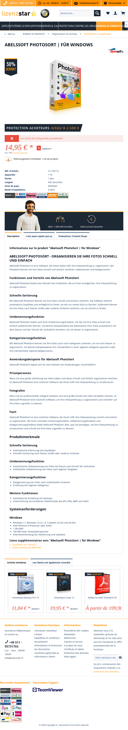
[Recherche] (97, 13)
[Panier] (123, 13)
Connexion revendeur (45, 630)
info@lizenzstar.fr (88, 3)
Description (13, 236)
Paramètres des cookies (76, 630)
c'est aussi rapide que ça (39, 236)
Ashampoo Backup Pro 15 (25, 597)
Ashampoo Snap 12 (64, 597)
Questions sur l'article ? (24, 544)
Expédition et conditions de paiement (47, 639)
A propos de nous (73, 645)
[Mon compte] (115, 13)
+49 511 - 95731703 (13, 644)
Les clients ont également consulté (51, 562)
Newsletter (69, 634)
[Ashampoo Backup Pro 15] (25, 584)
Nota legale (70, 656)
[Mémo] (108, 13)
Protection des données (76, 652)
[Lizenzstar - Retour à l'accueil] (19, 14)
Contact (38, 634)
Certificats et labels (74, 649)
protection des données (106, 671)
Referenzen (70, 637)
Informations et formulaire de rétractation (48, 647)
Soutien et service (73, 641)
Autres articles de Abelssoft (26, 547)
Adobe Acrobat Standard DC (102, 597)
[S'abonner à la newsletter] (120, 657)
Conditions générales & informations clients (46, 654)
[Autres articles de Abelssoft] (115, 53)
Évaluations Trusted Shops (73, 236)
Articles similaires (16, 562)
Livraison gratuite (20, 152)
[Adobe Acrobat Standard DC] (102, 584)
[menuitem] (80, 13)
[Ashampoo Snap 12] (64, 584)
